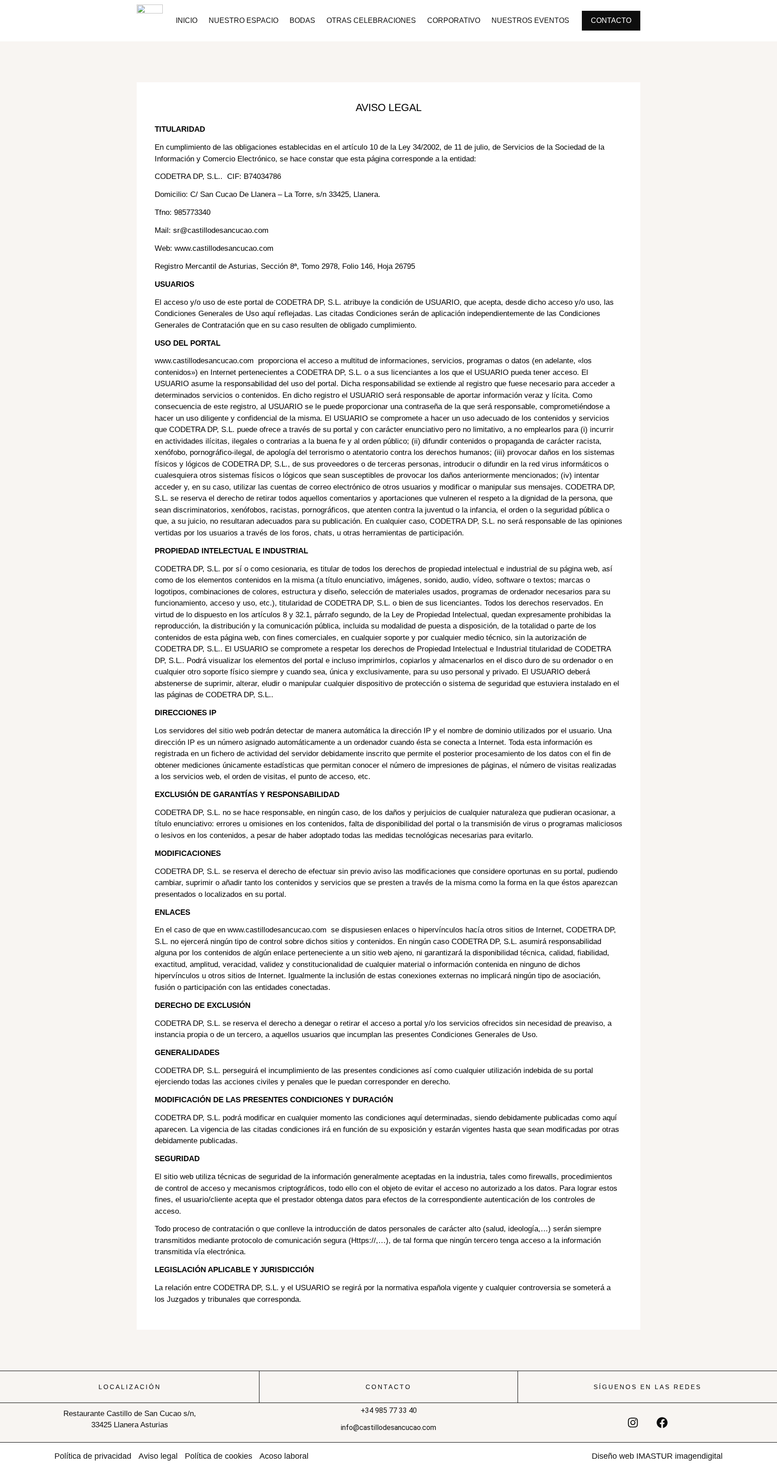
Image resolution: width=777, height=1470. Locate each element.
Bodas (302, 20)
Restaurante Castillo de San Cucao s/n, (129, 1413)
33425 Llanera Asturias (129, 1425)
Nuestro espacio (243, 20)
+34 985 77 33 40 (389, 1410)
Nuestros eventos (530, 20)
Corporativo (453, 20)
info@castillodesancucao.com (388, 1427)
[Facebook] (662, 1422)
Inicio (186, 20)
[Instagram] (633, 1422)
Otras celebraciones (371, 20)
